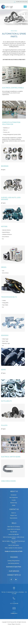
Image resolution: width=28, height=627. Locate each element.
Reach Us (13, 512)
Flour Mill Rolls (13, 531)
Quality (13, 505)
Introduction (13, 495)
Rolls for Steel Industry (13, 545)
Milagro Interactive (16, 624)
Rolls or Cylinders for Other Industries (13, 548)
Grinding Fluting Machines (14, 560)
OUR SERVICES (14, 571)
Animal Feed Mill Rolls (14, 534)
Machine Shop (13, 502)
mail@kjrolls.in (14, 613)
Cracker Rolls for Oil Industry (13, 529)
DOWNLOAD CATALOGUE (21, 2)
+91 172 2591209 (14, 603)
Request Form (13, 515)
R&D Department (13, 497)
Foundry (14, 500)
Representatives (13, 518)
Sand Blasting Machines (13, 563)
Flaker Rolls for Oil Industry (13, 526)
